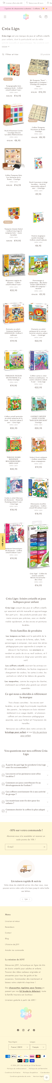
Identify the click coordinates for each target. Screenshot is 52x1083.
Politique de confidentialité (38, 1069)
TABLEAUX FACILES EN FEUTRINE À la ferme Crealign (13, 378)
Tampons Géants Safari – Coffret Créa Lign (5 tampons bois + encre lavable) (14, 232)
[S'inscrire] (44, 847)
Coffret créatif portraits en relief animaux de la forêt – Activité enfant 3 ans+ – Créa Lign (14, 419)
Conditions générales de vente (20, 1076)
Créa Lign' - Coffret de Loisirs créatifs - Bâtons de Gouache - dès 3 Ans (38, 577)
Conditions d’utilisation (13, 1072)
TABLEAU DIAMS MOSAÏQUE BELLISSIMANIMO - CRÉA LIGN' (14, 460)
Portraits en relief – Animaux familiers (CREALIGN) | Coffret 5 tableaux (14, 332)
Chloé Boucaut (36, 1065)
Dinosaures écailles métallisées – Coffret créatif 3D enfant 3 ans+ (38, 506)
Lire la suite (4, 46)
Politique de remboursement (16, 1069)
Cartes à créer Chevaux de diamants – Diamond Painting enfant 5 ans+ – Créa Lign (13, 501)
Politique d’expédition (30, 1072)
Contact (8, 932)
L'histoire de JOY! (12, 944)
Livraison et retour (12, 921)
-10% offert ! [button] (2, 541)
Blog (7, 938)
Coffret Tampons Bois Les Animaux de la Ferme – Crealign (13, 177)
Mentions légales (39, 1076)
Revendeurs (9, 927)
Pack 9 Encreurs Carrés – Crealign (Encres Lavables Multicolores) (14, 133)
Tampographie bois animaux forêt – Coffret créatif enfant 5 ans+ (14, 88)
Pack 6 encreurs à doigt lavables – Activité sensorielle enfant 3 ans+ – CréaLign (38, 185)
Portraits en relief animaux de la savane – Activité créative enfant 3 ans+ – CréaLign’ (38, 332)
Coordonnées (45, 1072)
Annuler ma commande (14, 950)
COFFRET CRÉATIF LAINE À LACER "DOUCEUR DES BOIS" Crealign (38, 419)
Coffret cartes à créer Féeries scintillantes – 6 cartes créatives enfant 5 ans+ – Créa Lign (38, 379)
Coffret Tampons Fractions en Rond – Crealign (38, 129)
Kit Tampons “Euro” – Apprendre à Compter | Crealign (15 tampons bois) (38, 83)
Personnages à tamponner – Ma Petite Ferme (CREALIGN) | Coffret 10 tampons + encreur (38, 284)
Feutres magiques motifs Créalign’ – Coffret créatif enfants (38, 238)
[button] (5, 17)
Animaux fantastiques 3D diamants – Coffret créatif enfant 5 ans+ (13, 550)
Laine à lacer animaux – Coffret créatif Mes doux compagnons (38, 459)
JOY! (18, 1065)
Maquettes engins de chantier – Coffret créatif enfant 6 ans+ (14, 282)
